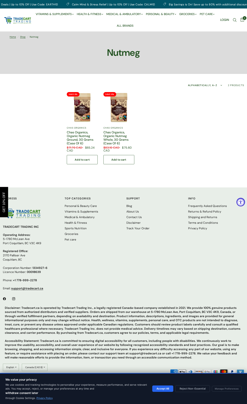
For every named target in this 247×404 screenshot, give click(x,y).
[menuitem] (54, 14)
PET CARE (206, 14)
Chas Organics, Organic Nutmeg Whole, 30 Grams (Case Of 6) (116, 137)
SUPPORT (133, 198)
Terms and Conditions (203, 223)
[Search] (235, 19)
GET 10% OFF (4, 202)
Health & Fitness (76, 223)
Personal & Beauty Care (81, 206)
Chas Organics (76, 127)
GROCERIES (187, 14)
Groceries (71, 234)
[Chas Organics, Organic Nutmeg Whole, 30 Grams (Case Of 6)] (118, 107)
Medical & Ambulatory (80, 217)
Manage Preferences (227, 388)
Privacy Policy (44, 398)
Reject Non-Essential (193, 388)
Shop (23, 36)
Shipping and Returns (202, 217)
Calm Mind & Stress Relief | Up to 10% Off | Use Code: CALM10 (102, 4)
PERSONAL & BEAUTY (160, 14)
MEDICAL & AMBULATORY (123, 14)
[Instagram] (16, 299)
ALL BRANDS (125, 26)
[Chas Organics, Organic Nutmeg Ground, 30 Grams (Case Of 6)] (82, 107)
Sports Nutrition (76, 228)
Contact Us (134, 217)
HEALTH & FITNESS (89, 14)
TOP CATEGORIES (78, 198)
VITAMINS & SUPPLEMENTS (54, 14)
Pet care (70, 239)
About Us (132, 211)
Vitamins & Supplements (81, 211)
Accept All (162, 388)
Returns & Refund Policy (204, 211)
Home (13, 36)
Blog (129, 206)
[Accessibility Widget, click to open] (240, 202)
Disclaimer (133, 223)
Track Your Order (138, 228)
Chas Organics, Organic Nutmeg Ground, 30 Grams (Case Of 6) (80, 137)
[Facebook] (7, 299)
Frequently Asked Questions (207, 206)
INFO (192, 198)
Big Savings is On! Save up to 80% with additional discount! (197, 4)
